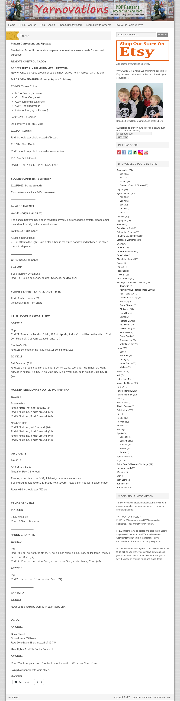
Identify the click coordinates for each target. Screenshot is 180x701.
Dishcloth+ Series (125, 259)
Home (11, 24)
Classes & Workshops (127, 240)
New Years (125, 332)
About (51, 25)
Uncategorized (124, 468)
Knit (118, 375)
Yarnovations (90, 10)
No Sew (120, 387)
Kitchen (123, 367)
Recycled (121, 422)
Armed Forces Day (128, 297)
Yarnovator (122, 487)
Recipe (120, 418)
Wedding (121, 472)
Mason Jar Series (125, 383)
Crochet (120, 247)
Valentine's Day (127, 344)
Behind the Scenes (126, 232)
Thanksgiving (126, 340)
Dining (123, 359)
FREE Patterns (26, 25)
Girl (121, 212)
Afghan (120, 189)
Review (120, 425)
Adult (122, 197)
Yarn (119, 476)
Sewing (120, 429)
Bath (122, 352)
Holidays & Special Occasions (131, 282)
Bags (122, 174)
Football (123, 444)
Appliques (121, 220)
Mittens (123, 181)
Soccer (123, 448)
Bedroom (124, 355)
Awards (120, 224)
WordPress (159, 697)
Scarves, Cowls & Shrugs (132, 185)
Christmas (124, 309)
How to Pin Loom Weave (128, 25)
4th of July (124, 286)
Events (120, 263)
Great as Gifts (123, 278)
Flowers (120, 275)
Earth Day (124, 313)
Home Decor (126, 363)
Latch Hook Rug (124, 379)
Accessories (122, 170)
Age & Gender (123, 193)
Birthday (124, 301)
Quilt (119, 414)
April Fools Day (127, 294)
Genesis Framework (142, 697)
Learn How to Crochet (97, 25)
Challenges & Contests (128, 236)
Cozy (119, 244)
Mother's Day (126, 328)
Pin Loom (121, 402)
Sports (120, 433)
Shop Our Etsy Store (69, 25)
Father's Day (126, 321)
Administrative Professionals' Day (136, 290)
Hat (121, 177)
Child (122, 208)
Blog (42, 24)
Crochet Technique (126, 251)
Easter (123, 317)
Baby (122, 201)
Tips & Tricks (123, 456)
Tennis (123, 452)
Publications (122, 410)
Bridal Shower (126, 305)
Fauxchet (121, 271)
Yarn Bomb (122, 480)
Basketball (125, 441)
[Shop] (142, 61)
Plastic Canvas (124, 406)
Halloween (125, 324)
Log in (169, 697)
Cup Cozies (122, 255)
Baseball (124, 437)
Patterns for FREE (125, 391)
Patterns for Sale (125, 395)
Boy (121, 205)
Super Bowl (125, 336)
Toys (119, 460)
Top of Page (13, 697)
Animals (120, 216)
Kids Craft (121, 371)
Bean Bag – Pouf (125, 228)
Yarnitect (121, 484)
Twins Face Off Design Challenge (133, 464)
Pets (119, 398)
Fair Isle (120, 267)
